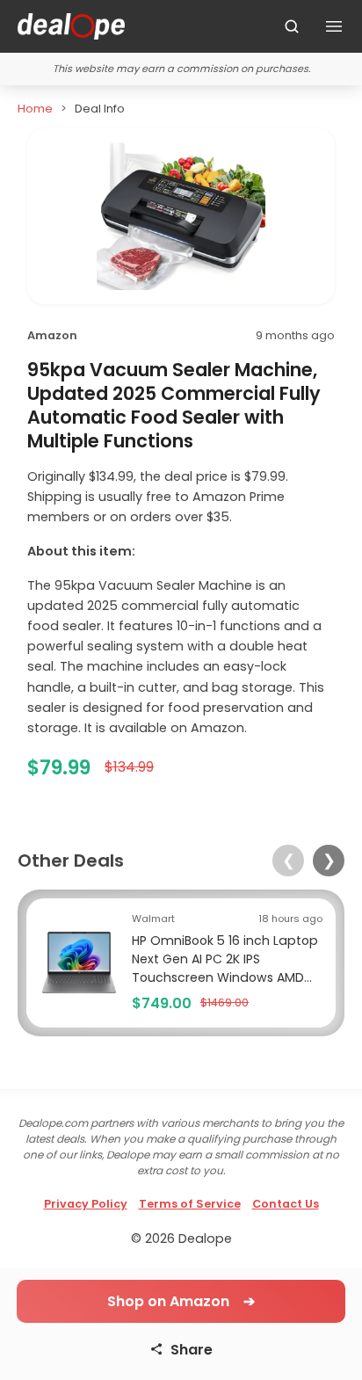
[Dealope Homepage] (71, 26)
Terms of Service (190, 1203)
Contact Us (285, 1203)
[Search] (291, 26)
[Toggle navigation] (333, 26)
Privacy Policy (85, 1203)
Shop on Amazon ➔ (181, 1301)
